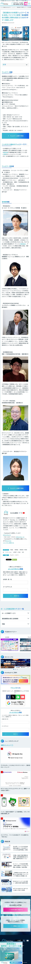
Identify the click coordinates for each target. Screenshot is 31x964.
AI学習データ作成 (16, 552)
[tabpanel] (15, 663)
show (27, 65)
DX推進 (11, 549)
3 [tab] (17, 669)
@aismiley (8, 541)
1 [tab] (13, 669)
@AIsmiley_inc (20, 537)
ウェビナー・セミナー (14, 555)
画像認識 (5, 152)
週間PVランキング (6, 745)
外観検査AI (23, 244)
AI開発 (5, 154)
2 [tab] (15, 669)
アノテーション (8, 552)
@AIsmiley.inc (7, 535)
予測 (23, 552)
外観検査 (16, 549)
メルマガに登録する (8, 543)
